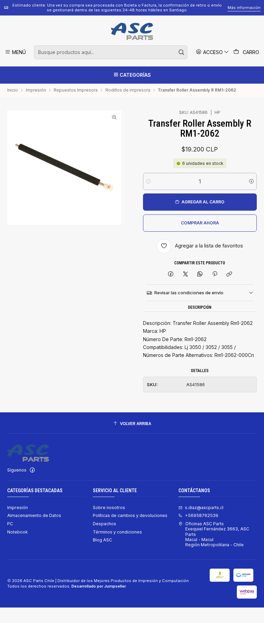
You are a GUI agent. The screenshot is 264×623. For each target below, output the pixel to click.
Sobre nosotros (109, 507)
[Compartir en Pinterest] (215, 274)
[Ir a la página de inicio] (132, 31)
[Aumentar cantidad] (251, 181)
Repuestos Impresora (76, 90)
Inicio (12, 90)
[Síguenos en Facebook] (32, 470)
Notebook (17, 532)
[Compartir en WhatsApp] (200, 274)
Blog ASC (102, 539)
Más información (244, 7)
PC (10, 523)
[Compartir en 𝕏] (185, 274)
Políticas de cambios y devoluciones (130, 515)
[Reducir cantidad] (148, 181)
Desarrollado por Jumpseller (99, 586)
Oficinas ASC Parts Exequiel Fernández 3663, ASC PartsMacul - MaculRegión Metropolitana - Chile (217, 534)
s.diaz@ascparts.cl (204, 507)
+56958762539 (201, 515)
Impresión (36, 90)
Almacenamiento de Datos (34, 515)
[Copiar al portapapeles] (229, 274)
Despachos (104, 523)
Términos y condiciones (117, 532)
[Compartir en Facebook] (171, 274)
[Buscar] (181, 52)
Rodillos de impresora (128, 90)
